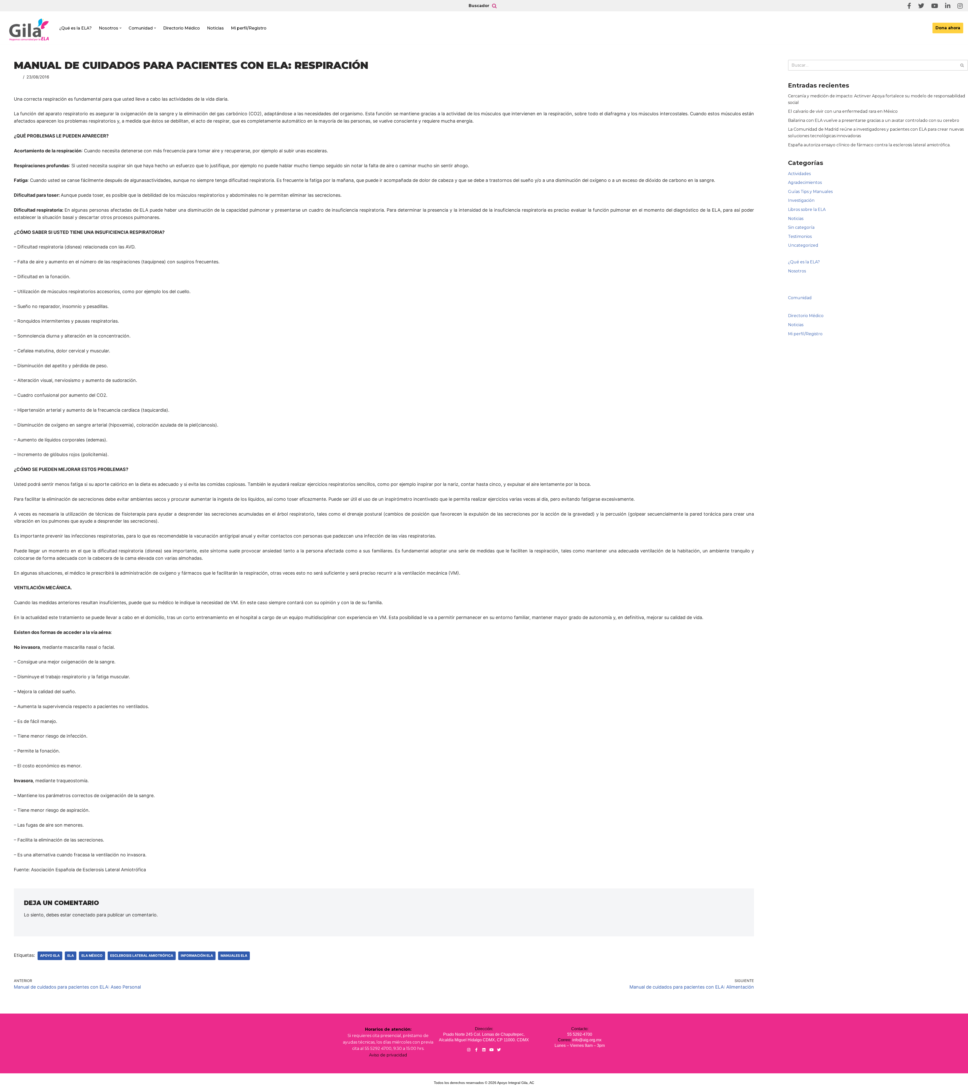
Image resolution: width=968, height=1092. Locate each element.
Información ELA (197, 956)
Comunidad (800, 297)
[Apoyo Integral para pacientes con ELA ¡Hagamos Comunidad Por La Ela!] (29, 29)
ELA (70, 956)
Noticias (215, 28)
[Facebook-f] (476, 1050)
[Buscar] (494, 5)
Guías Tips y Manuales (810, 191)
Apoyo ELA (50, 956)
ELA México (92, 956)
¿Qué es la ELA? (75, 28)
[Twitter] (499, 1050)
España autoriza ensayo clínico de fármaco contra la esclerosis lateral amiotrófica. (869, 145)
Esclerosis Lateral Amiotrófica (141, 956)
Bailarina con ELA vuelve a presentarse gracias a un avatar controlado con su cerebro (873, 120)
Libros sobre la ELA (807, 209)
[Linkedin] (484, 1050)
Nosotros (797, 271)
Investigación (801, 200)
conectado (83, 914)
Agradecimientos (805, 182)
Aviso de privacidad (388, 1055)
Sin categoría (801, 227)
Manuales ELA (234, 956)
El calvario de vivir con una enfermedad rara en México (843, 111)
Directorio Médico (181, 28)
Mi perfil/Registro (248, 28)
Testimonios (800, 236)
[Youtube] (491, 1050)
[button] (120, 28)
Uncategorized (803, 245)
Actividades (799, 173)
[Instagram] (469, 1050)
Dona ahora (947, 27)
